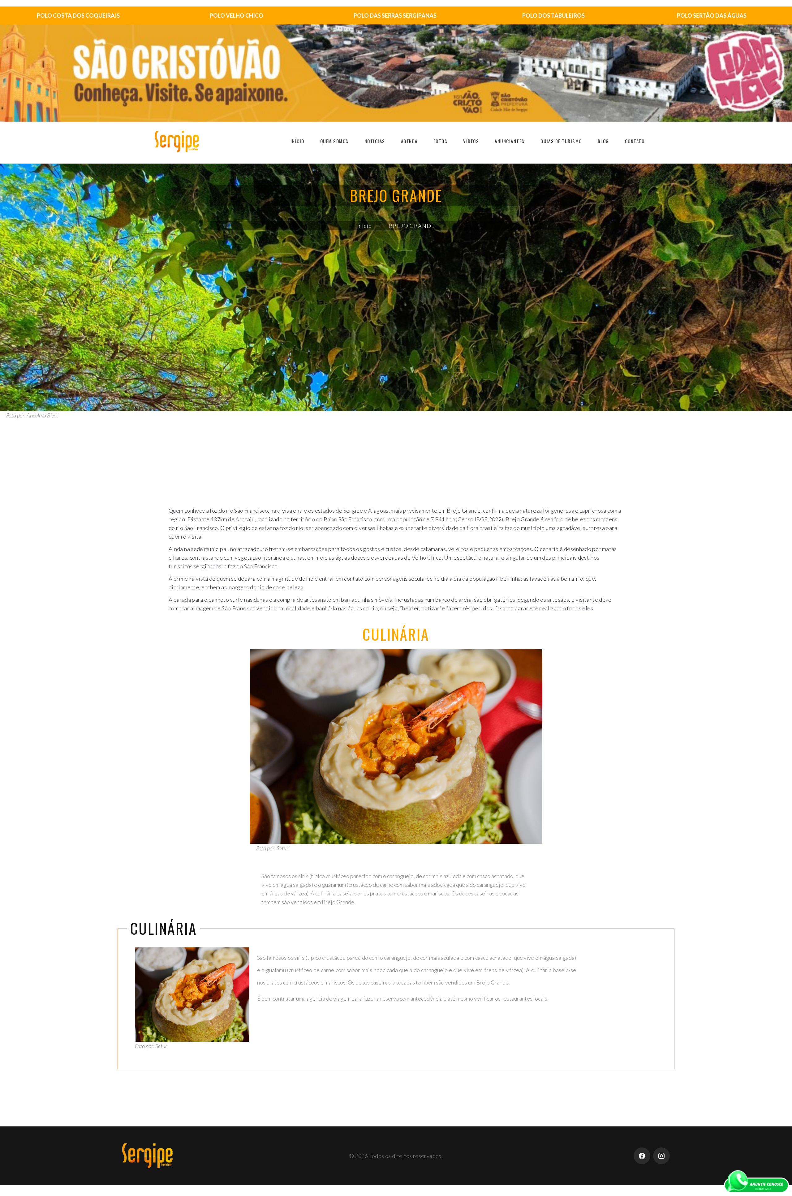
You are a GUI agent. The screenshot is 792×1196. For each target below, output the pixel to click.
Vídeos (471, 141)
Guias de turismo (561, 141)
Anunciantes (510, 141)
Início (297, 141)
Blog (603, 141)
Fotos (440, 141)
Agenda (409, 141)
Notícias (374, 141)
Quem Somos (334, 141)
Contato (635, 141)
